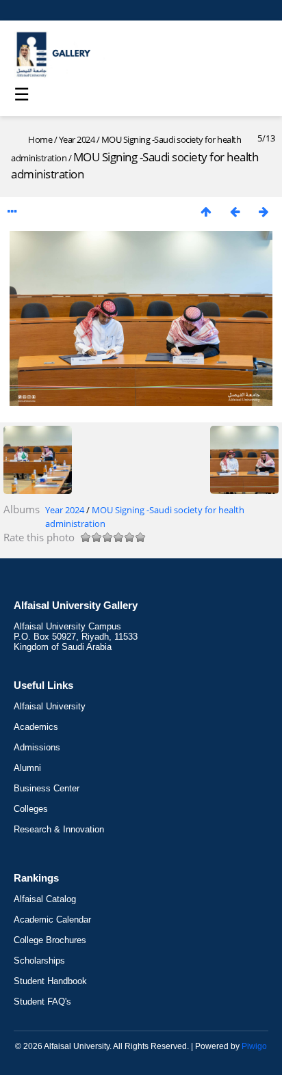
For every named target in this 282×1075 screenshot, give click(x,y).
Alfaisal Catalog (45, 899)
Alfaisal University (50, 706)
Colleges (31, 809)
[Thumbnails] (206, 211)
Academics (36, 727)
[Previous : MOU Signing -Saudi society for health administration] (234, 211)
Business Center (46, 788)
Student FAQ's (42, 1001)
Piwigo (254, 1046)
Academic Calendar (52, 919)
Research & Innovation (59, 829)
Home (40, 139)
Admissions (37, 747)
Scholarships (39, 960)
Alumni (27, 768)
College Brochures (50, 940)
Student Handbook (50, 981)
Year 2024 (77, 139)
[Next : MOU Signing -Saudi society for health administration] (263, 211)
